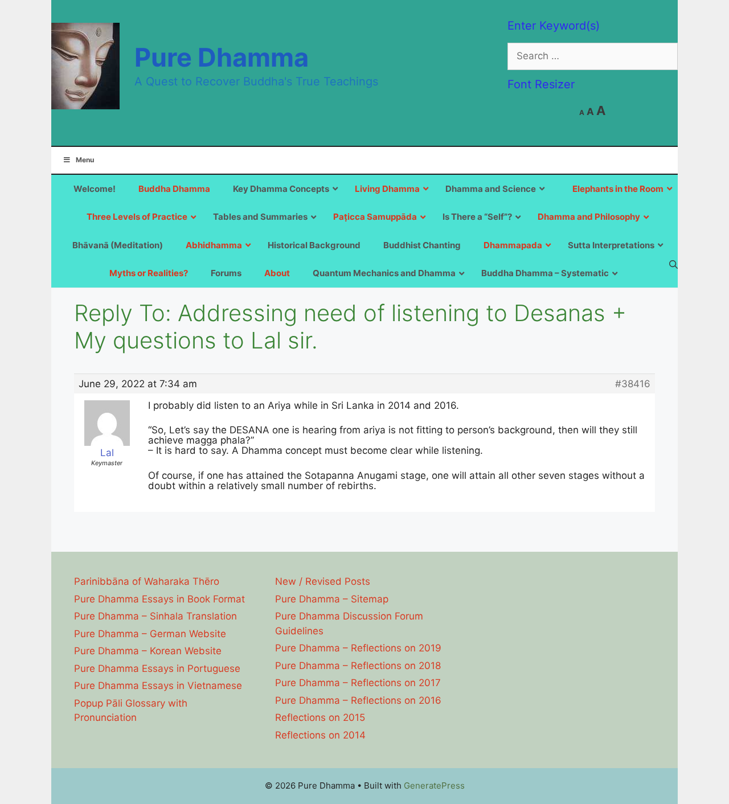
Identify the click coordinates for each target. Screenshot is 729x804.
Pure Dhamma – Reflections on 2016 (358, 700)
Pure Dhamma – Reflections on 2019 (358, 648)
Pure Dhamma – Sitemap (331, 599)
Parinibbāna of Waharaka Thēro (146, 581)
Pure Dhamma (221, 57)
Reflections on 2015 (320, 717)
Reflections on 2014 (320, 735)
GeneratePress (434, 785)
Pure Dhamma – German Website (150, 633)
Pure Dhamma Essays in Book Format (159, 599)
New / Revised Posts (322, 581)
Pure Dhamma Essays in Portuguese (157, 668)
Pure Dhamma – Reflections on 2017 (358, 682)
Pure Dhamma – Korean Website (148, 651)
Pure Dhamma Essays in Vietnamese (158, 685)
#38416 (632, 384)
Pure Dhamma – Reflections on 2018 (358, 665)
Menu (85, 159)
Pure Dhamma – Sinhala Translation (155, 616)
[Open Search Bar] (673, 264)
